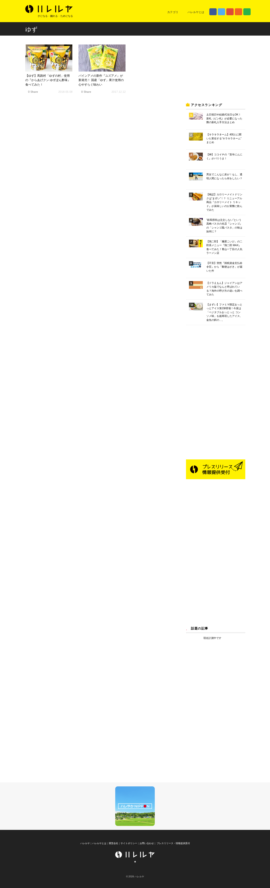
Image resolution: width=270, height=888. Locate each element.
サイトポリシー (129, 843)
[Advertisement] (215, 68)
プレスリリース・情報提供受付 (173, 843)
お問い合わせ (147, 843)
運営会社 (113, 843)
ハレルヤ (85, 843)
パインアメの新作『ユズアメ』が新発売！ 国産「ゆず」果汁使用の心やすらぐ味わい (101, 80)
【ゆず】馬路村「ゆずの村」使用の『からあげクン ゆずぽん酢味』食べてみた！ (48, 80)
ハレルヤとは (196, 12)
